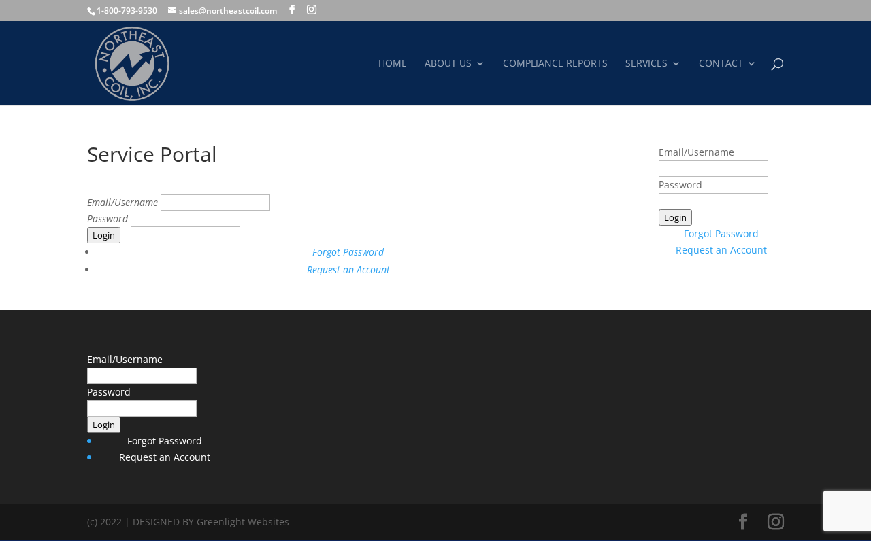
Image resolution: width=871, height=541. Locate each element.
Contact (721, 63)
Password (109, 218)
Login (104, 235)
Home (392, 63)
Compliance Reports (555, 63)
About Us (448, 63)
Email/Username (124, 202)
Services (646, 63)
